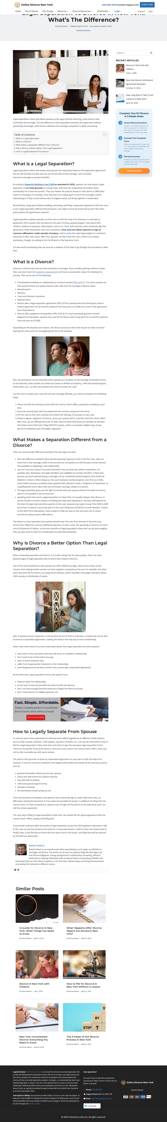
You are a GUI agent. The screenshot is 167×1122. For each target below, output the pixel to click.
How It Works (31, 11)
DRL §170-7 (79, 282)
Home (18, 11)
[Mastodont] (18, 870)
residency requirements (47, 272)
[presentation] (37, 908)
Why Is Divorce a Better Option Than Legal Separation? (39, 148)
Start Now (147, 4)
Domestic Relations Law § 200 (39, 184)
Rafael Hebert (63, 26)
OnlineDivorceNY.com (33, 1072)
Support (141, 11)
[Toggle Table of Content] (103, 134)
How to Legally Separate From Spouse (32, 151)
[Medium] (15, 870)
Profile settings (34, 1104)
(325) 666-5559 (109, 4)
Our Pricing (47, 11)
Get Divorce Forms (134, 171)
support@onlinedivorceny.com (101, 1098)
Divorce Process (84, 31)
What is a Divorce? (23, 141)
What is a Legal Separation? (27, 138)
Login (150, 11)
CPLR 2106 (66, 229)
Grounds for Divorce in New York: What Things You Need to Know (36, 931)
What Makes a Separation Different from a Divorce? (37, 145)
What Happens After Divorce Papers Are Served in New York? (84, 931)
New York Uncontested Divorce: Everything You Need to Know (33, 1039)
